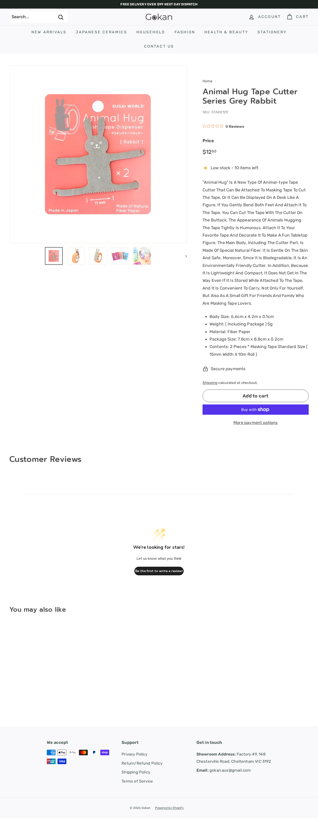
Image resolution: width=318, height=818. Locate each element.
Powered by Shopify (169, 808)
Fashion (185, 32)
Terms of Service (137, 781)
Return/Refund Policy (142, 763)
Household (150, 32)
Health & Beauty (226, 32)
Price (208, 140)
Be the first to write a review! (159, 571)
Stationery (272, 32)
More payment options (255, 422)
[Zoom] (98, 154)
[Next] (184, 256)
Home (208, 81)
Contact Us (159, 46)
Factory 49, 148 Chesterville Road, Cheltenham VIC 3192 (233, 758)
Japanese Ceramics (101, 32)
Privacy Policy (134, 754)
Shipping (210, 383)
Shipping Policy (136, 772)
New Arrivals (48, 32)
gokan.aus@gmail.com (223, 770)
